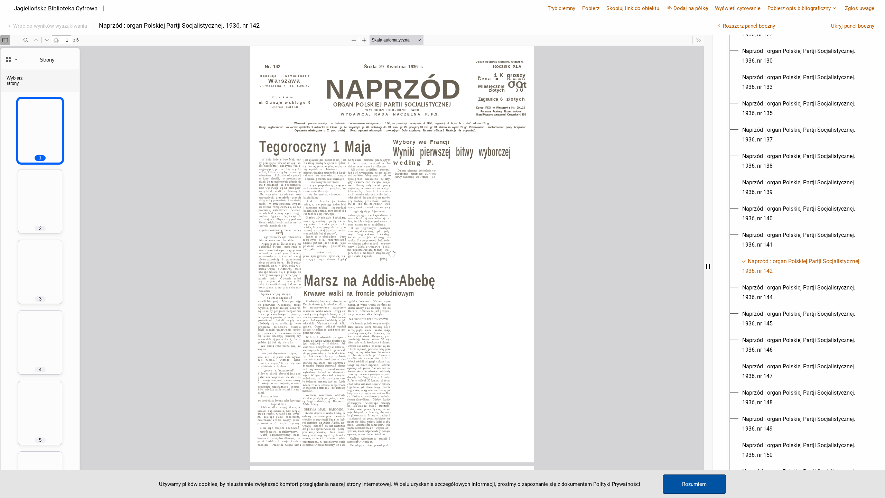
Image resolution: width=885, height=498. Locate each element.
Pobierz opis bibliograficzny (799, 8)
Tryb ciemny (561, 8)
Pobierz (590, 8)
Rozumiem (694, 484)
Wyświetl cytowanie (738, 8)
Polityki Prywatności (616, 484)
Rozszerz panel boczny (749, 26)
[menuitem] (805, 56)
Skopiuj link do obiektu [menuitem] (632, 8)
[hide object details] (708, 266)
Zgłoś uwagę (859, 8)
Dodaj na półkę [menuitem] (690, 8)
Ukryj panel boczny (852, 26)
